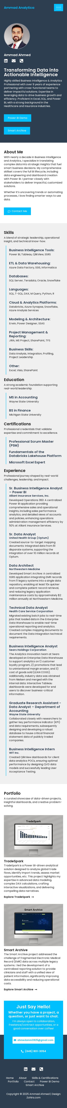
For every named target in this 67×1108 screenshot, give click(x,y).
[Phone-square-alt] (21, 61)
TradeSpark (13, 861)
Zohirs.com (33, 1097)
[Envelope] (14, 61)
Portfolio (13, 1081)
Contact (29, 1081)
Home (10, 1078)
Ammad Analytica (19, 7)
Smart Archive (16, 950)
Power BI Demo (49, 1081)
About (23, 1078)
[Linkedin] (6, 61)
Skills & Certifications (45, 1078)
